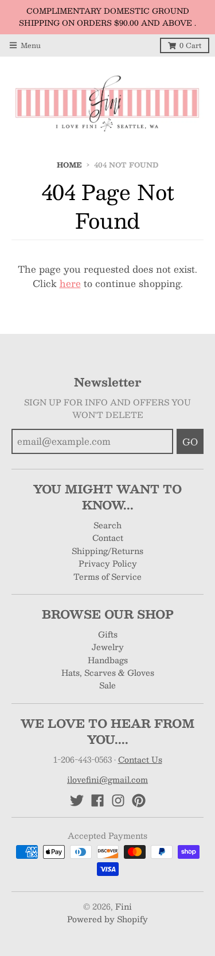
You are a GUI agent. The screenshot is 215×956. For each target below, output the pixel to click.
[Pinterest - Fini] (139, 800)
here (70, 283)
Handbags (108, 660)
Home (69, 164)
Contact (107, 537)
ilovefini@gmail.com (107, 779)
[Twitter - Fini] (77, 800)
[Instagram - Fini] (118, 800)
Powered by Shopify (107, 919)
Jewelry (108, 647)
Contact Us (140, 759)
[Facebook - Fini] (97, 800)
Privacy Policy (108, 563)
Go (190, 441)
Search (107, 525)
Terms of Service (107, 576)
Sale (107, 685)
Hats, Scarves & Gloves (107, 672)
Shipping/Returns (107, 550)
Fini (123, 906)
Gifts (108, 634)
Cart (190, 45)
